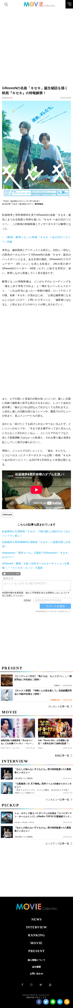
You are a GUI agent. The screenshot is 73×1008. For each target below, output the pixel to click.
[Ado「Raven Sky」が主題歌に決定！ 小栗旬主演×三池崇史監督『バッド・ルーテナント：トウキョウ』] (55, 728)
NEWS (36, 919)
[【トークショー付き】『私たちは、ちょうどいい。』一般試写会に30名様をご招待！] (7, 680)
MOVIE (36, 943)
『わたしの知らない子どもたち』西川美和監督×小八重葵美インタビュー (42, 829)
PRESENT (36, 951)
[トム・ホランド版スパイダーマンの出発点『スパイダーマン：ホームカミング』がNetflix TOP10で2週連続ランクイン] (7, 817)
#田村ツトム (19, 793)
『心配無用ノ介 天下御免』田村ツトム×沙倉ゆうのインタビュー (43, 785)
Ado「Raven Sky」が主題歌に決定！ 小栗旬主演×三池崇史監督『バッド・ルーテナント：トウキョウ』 (54, 742)
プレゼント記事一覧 (58, 706)
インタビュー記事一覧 (57, 799)
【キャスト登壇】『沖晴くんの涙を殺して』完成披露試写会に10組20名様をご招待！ (43, 692)
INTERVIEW (36, 927)
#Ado (40, 748)
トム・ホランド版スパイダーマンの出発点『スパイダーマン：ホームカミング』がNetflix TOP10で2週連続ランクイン (43, 815)
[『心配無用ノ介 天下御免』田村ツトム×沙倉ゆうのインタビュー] (7, 788)
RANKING (36, 935)
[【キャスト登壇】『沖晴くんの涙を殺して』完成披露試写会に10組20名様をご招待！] (7, 695)
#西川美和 (18, 837)
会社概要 (36, 967)
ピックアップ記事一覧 (57, 843)
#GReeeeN (7, 98)
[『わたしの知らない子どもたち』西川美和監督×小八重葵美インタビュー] (7, 832)
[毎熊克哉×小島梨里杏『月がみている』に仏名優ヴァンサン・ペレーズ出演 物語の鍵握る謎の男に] (18, 728)
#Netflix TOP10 (28, 822)
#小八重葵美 (28, 837)
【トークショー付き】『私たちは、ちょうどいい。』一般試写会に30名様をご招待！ (43, 678)
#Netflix (17, 822)
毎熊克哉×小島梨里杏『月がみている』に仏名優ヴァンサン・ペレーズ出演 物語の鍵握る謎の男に (17, 742)
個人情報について (36, 960)
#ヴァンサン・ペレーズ (10, 748)
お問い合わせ (36, 973)
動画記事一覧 (62, 755)
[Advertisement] (36, 45)
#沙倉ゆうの (29, 793)
